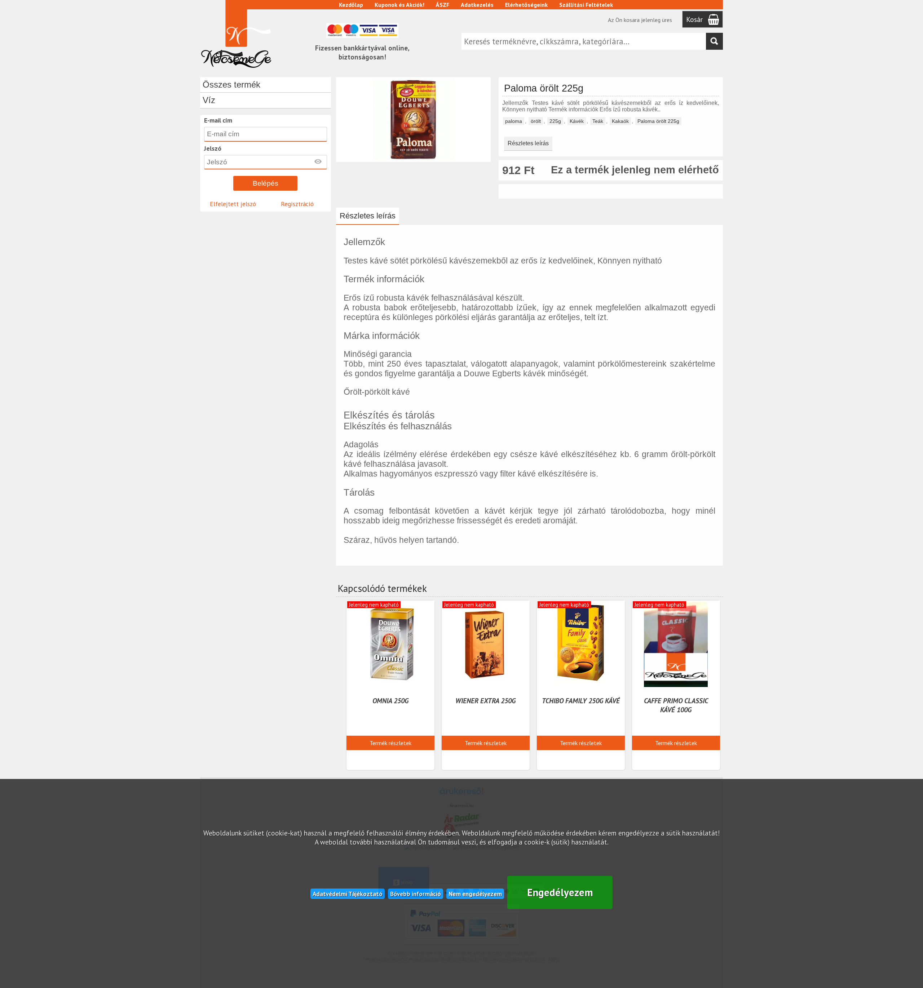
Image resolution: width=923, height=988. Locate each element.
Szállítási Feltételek (586, 4)
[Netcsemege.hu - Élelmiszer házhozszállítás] (236, 70)
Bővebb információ (415, 894)
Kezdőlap (351, 4)
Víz (209, 100)
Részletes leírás (528, 143)
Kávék (577, 121)
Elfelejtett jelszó (233, 204)
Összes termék (231, 84)
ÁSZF (442, 4)
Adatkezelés (477, 4)
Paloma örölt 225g (658, 121)
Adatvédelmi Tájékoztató (348, 894)
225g (555, 121)
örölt (536, 121)
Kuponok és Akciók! (399, 4)
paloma (513, 121)
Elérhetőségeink (526, 4)
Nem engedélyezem (475, 894)
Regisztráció (297, 204)
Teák (597, 121)
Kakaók (620, 121)
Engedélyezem (560, 892)
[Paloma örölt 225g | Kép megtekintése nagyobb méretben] (413, 158)
